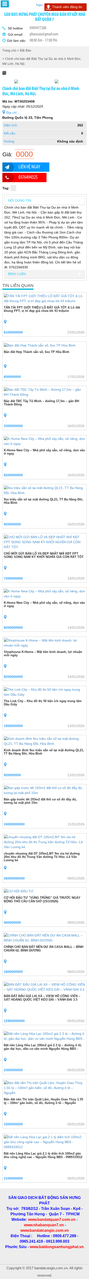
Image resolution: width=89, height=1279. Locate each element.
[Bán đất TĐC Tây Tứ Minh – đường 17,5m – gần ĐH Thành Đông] (44, 392)
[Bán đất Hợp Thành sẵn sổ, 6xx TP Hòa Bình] (39, 345)
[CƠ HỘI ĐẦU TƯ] (18, 891)
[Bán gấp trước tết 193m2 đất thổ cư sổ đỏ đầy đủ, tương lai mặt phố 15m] (44, 790)
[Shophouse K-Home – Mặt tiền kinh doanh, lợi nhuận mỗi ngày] (44, 642)
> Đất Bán (24, 50)
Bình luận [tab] (17, 274)
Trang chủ (9, 50)
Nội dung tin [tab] (19, 200)
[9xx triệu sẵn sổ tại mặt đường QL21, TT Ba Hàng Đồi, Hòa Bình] (44, 490)
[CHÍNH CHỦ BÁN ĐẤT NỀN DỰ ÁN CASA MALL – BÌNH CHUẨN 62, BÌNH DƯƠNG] (44, 938)
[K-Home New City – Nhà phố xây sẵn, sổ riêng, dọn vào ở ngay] (44, 441)
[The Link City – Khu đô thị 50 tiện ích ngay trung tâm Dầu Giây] (44, 692)
